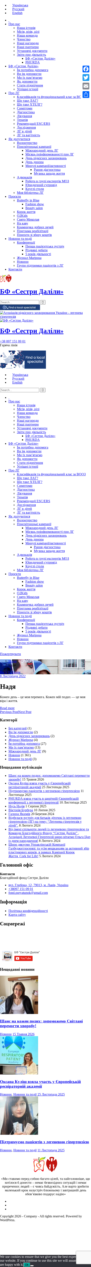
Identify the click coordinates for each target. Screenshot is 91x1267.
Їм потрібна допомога (32, 70)
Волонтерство (27, 143)
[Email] (86, 86)
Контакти (15, 269)
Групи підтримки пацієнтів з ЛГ (40, 265)
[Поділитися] (86, 94)
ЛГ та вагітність (28, 135)
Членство (23, 39)
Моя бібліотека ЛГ (30, 192)
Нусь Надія (16, 806)
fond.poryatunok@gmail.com (28, 893)
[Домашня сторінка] (8, 20)
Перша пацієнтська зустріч (44, 246)
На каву (22, 223)
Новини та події (20, 238)
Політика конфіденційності (28, 911)
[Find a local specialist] (20, 309)
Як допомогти (27, 81)
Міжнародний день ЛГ (41, 150)
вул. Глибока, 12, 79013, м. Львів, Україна (38, 885)
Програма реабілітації (32, 231)
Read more (7, 708)
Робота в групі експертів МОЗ (47, 181)
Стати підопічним (30, 85)
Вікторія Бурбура (20, 810)
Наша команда (27, 35)
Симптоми (24, 108)
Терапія (22, 120)
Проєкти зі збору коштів (34, 235)
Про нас (14, 24)
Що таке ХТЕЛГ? (29, 104)
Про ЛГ (13, 93)
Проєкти (14, 196)
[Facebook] (86, 69)
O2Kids (22, 215)
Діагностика (26, 112)
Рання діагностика (47, 169)
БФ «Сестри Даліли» (40, 58)
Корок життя (26, 212)
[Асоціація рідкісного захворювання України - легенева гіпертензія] (45, 316)
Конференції (26, 242)
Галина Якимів (19, 814)
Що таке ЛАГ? (27, 100)
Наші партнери (28, 47)
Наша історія (26, 28)
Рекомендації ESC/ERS (33, 123)
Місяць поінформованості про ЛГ (49, 154)
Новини (23, 261)
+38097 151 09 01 (20, 889)
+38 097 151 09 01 (13, 341)
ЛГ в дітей (24, 131)
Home (12, 661)
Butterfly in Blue (28, 200)
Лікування (24, 116)
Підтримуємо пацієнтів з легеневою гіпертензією (44, 791)
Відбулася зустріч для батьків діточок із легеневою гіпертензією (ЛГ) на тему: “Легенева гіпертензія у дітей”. (45, 821)
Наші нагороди (28, 43)
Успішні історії (27, 89)
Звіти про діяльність (31, 54)
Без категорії (17, 728)
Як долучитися (19, 139)
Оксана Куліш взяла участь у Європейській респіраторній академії (39, 785)
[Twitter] (86, 77)
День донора (34, 162)
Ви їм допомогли (29, 74)
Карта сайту (17, 914)
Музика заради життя (49, 173)
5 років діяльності (38, 254)
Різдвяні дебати (36, 250)
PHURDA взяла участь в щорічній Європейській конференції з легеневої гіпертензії (43, 800)
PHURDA (32, 62)
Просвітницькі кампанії (34, 146)
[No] (32, 1265)
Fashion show (34, 204)
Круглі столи (34, 189)
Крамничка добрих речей (35, 227)
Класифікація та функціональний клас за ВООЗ (51, 97)
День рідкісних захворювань (46, 158)
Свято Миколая (28, 219)
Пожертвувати (10, 654)
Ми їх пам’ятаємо (29, 77)
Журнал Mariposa (29, 258)
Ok (27, 1264)
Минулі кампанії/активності (45, 166)
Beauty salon (34, 208)
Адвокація (24, 177)
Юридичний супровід (41, 185)
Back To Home (10, 672)
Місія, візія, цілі (28, 31)
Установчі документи (32, 51)
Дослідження (26, 127)
